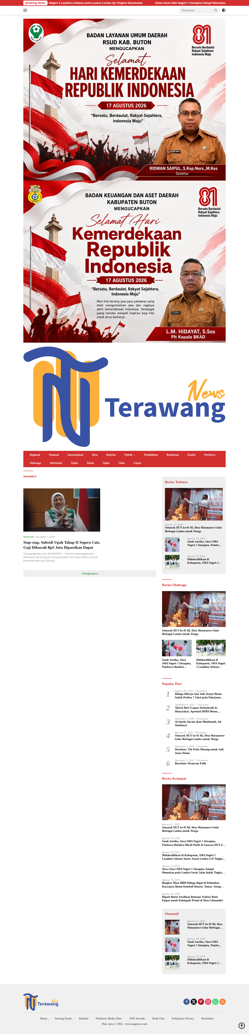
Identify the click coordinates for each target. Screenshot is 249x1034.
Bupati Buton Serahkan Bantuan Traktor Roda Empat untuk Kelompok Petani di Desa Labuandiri (192, 898)
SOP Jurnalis (137, 1018)
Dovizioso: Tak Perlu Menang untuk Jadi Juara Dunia (199, 751)
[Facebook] (186, 1002)
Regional (35, 454)
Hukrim (111, 454)
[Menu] (26, 10)
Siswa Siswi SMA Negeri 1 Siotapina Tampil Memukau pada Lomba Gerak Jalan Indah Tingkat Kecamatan (166, 3)
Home (43, 1018)
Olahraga (35, 463)
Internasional (75, 454)
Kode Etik (158, 1018)
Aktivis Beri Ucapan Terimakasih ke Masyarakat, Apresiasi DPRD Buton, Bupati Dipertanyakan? (196, 709)
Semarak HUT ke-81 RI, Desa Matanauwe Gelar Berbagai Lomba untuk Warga (193, 529)
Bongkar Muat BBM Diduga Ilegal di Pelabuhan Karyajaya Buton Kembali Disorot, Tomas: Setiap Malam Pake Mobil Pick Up (191, 885)
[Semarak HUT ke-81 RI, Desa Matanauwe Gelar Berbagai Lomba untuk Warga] (194, 504)
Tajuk (74, 463)
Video (121, 463)
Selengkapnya (90, 573)
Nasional (54, 454)
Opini (106, 463)
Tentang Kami (63, 1018)
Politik (128, 454)
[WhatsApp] (215, 1002)
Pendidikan (151, 454)
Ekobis (192, 454)
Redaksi (83, 1018)
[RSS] (222, 1002)
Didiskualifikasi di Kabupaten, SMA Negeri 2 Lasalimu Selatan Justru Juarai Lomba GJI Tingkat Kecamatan (203, 561)
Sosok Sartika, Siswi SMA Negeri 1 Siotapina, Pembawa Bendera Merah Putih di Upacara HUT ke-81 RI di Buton (204, 543)
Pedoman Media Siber (109, 1018)
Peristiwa (209, 454)
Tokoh (90, 463)
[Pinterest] (201, 1002)
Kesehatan (173, 454)
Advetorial (56, 463)
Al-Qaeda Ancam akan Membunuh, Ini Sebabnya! (198, 723)
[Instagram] (208, 1002)
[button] (216, 10)
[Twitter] (194, 1002)
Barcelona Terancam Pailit (190, 763)
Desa (94, 454)
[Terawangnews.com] (124, 396)
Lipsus (137, 463)
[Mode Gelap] (224, 10)
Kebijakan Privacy (183, 1018)
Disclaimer (207, 1018)
